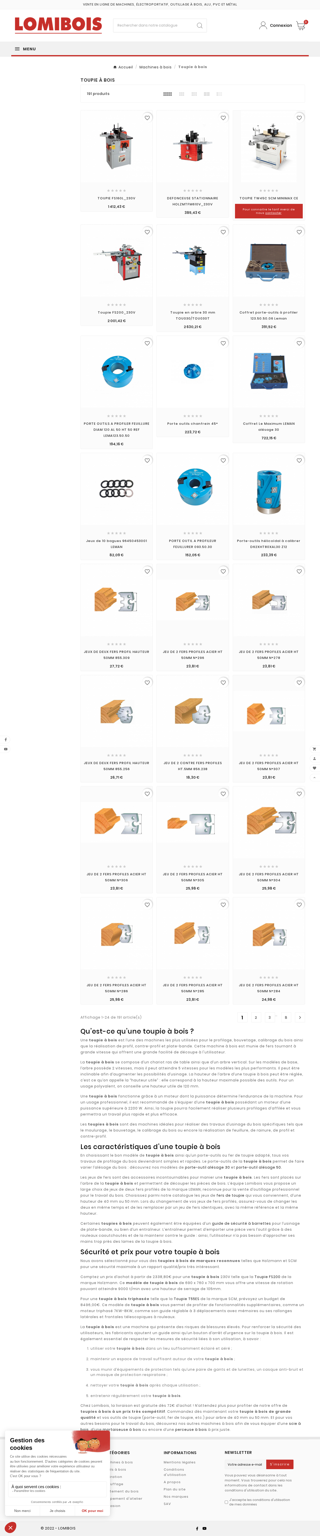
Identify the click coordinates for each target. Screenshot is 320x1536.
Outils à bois (114, 1469)
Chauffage (113, 1484)
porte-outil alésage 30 (207, 1167)
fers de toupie (230, 1195)
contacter (273, 213)
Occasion (111, 1505)
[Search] (199, 25)
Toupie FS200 (267, 1276)
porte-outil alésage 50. (259, 1167)
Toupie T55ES (187, 1298)
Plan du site (175, 1489)
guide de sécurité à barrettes (241, 1223)
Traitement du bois (121, 1491)
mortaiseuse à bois (122, 1429)
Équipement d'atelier (122, 1498)
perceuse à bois (191, 1429)
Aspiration (112, 1476)
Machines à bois (118, 1462)
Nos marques (176, 1496)
